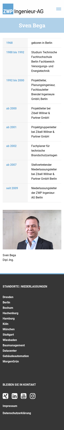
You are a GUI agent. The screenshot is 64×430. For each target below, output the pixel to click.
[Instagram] (33, 397)
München (9, 329)
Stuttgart (8, 334)
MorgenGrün (11, 361)
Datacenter (10, 350)
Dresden (8, 297)
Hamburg (9, 318)
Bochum (8, 307)
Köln (5, 324)
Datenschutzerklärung (17, 413)
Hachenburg (10, 313)
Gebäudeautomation (16, 356)
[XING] (6, 397)
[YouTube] (24, 397)
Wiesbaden (10, 340)
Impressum (10, 406)
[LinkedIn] (15, 397)
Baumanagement (14, 345)
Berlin (6, 302)
